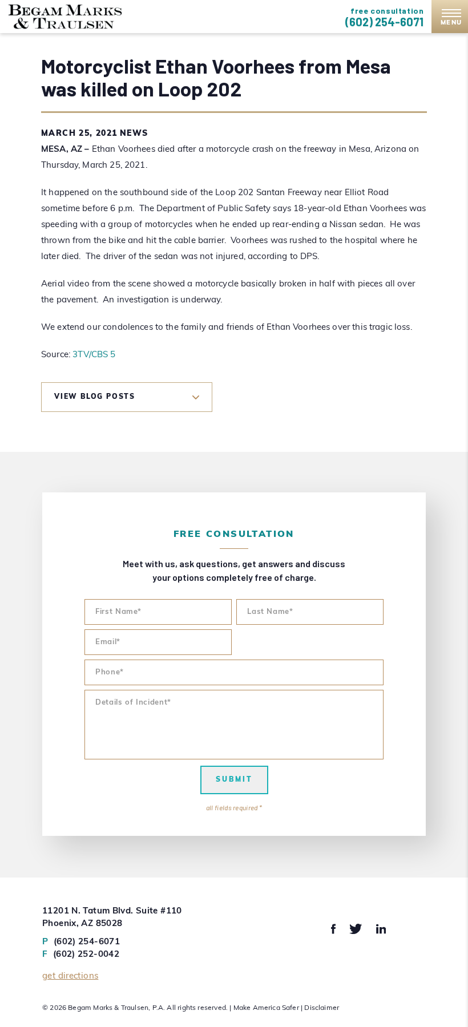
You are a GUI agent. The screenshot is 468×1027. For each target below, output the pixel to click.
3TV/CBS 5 (93, 355)
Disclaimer (321, 1008)
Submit (234, 780)
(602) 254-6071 (384, 21)
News (134, 134)
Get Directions (70, 976)
